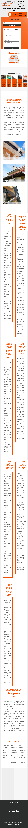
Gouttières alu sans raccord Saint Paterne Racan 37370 (22, 757)
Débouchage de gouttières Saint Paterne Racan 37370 (14, 755)
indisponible (22, 13)
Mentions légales (14, 824)
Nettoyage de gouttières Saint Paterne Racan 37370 (6, 750)
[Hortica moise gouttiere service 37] (9, 3)
